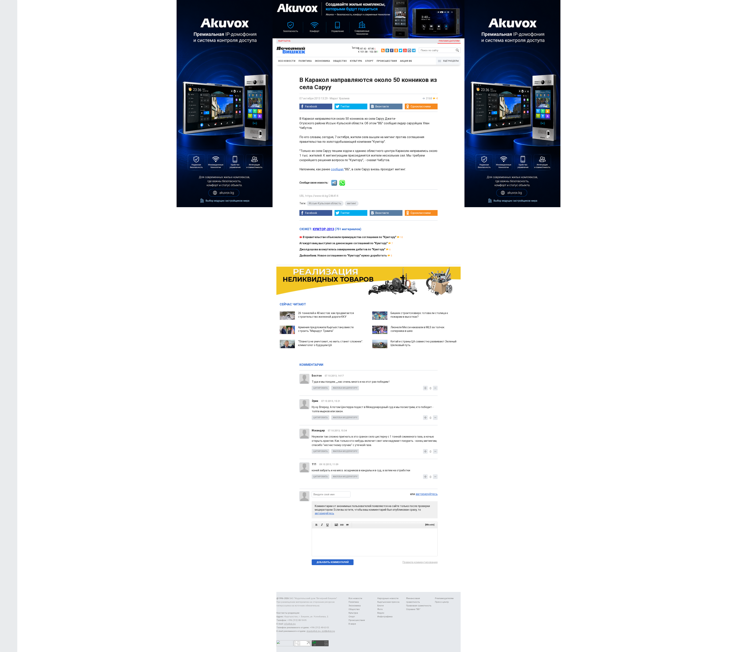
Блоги (380, 605)
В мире (352, 624)
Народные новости (387, 598)
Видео (380, 613)
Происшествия (387, 61)
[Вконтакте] (387, 50)
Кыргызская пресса (388, 602)
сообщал (337, 169)
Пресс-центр (442, 602)
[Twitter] (400, 50)
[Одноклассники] (396, 50)
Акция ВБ (406, 61)
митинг (351, 203)
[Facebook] (391, 50)
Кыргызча (284, 41)
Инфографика (384, 616)
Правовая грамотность (418, 605)
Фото (380, 609)
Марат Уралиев (339, 98)
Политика (305, 61)
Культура (356, 61)
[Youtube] (405, 50)
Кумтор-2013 (323, 229)
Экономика (322, 61)
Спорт (369, 61)
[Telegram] (414, 50)
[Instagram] (409, 50)
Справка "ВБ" (413, 609)
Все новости (286, 61)
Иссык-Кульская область (325, 203)
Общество (340, 61)
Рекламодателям (449, 41)
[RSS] (383, 50)
